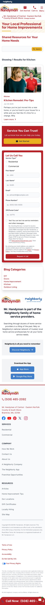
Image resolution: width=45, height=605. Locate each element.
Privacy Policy (7, 550)
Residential (13, 161)
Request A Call (22, 256)
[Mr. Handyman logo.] (11, 299)
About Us (6, 459)
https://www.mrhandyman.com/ (22, 240)
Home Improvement (12, 281)
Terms (29, 249)
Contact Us (7, 454)
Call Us (35, 10)
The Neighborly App (10, 469)
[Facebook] (4, 418)
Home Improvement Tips (12, 494)
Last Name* (10, 180)
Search (38, 49)
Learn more (9, 119)
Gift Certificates (9, 504)
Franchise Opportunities (12, 475)
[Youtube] (9, 418)
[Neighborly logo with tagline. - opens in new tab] (34, 300)
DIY (5, 276)
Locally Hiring (8, 509)
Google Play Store (24, 376)
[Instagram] (26, 418)
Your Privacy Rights (13, 563)
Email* (8, 190)
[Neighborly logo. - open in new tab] (7, 2)
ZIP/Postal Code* (12, 210)
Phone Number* (12, 200)
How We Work (8, 449)
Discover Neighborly (21, 350)
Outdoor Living (10, 287)
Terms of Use (7, 545)
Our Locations (8, 499)
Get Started (25, 10)
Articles (5, 488)
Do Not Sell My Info (9, 559)
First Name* (10, 171)
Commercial (13, 166)
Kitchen (7, 96)
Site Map (6, 514)
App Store (24, 369)
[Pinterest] (15, 418)
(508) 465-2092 (15, 399)
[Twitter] (20, 418)
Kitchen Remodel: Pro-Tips (19, 100)
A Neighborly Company (12, 464)
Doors (6, 279)
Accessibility (7, 554)
